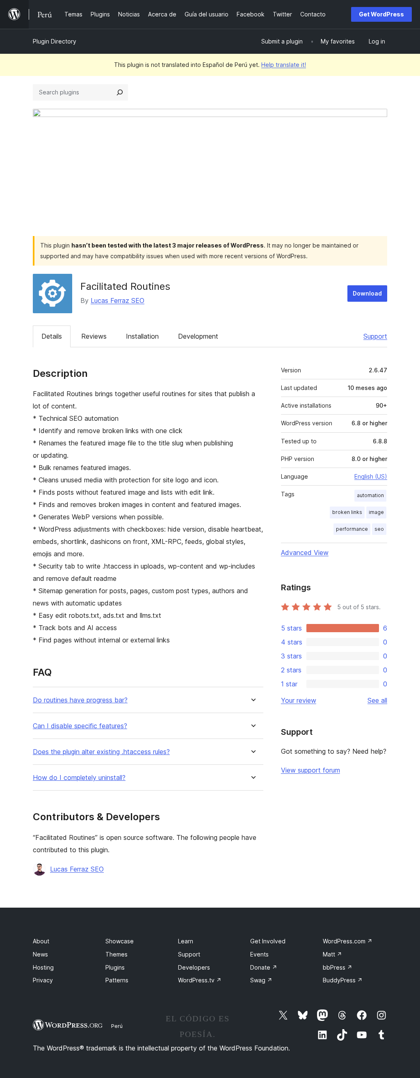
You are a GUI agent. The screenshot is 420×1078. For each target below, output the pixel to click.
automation (370, 495)
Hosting (43, 967)
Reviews (94, 336)
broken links (347, 512)
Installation (142, 336)
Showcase (119, 941)
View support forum (310, 770)
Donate (263, 967)
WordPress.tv (199, 980)
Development (198, 336)
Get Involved (267, 941)
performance (352, 529)
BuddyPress (343, 980)
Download (367, 293)
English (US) (370, 476)
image (376, 512)
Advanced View (305, 552)
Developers (194, 967)
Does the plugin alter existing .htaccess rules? (101, 752)
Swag (261, 980)
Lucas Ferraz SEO (117, 300)
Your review (298, 700)
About (41, 941)
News (40, 954)
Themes (116, 954)
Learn (185, 941)
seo (379, 529)
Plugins (115, 967)
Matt (332, 954)
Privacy (43, 980)
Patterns (116, 980)
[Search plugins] (120, 92)
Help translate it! (283, 64)
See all (377, 700)
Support (375, 336)
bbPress (337, 967)
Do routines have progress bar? (80, 700)
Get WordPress (381, 14)
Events (259, 954)
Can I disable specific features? (80, 726)
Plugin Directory (54, 41)
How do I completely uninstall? (79, 778)
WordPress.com (347, 941)
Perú (117, 1026)
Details (51, 336)
